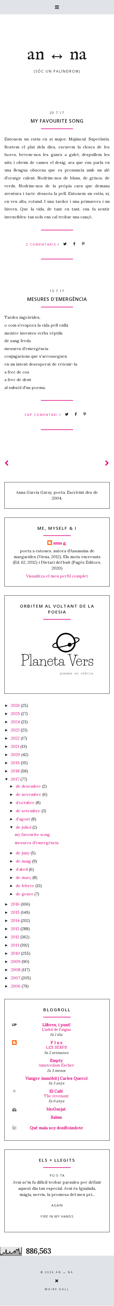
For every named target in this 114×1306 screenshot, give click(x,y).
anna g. (60, 543)
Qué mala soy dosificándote (56, 1127)
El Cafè (56, 1091)
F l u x (56, 1042)
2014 (16, 920)
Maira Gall (57, 1289)
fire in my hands (57, 1216)
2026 (16, 705)
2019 (16, 762)
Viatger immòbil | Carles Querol (56, 1078)
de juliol (24, 827)
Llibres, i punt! (56, 1024)
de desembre (29, 786)
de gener (25, 894)
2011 (15, 945)
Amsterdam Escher (56, 1065)
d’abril (22, 869)
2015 (16, 912)
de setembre (29, 810)
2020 (16, 754)
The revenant (56, 1096)
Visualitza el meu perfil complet (57, 576)
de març (24, 877)
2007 (16, 978)
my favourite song (57, 121)
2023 (16, 730)
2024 (16, 721)
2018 (16, 771)
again (57, 1205)
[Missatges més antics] (107, 463)
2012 (15, 937)
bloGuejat (56, 1109)
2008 (16, 969)
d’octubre (26, 802)
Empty (56, 1060)
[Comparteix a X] (65, 244)
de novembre (29, 794)
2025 (16, 713)
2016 (16, 904)
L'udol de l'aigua (56, 1029)
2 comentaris (42, 244)
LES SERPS (56, 1047)
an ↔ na (57, 55)
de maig (24, 861)
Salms (56, 1117)
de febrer (25, 885)
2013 (15, 928)
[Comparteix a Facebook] (74, 244)
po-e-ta (57, 1175)
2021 (15, 746)
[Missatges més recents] (6, 463)
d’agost (23, 819)
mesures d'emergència (57, 299)
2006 (16, 986)
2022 (16, 738)
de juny (23, 853)
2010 (16, 953)
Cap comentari (42, 414)
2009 (16, 961)
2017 (15, 779)
